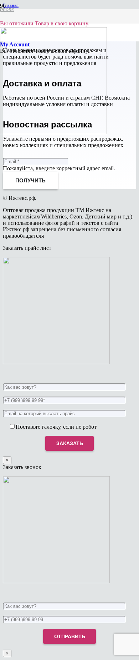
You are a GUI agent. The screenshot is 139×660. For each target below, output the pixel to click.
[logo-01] (53, 132)
